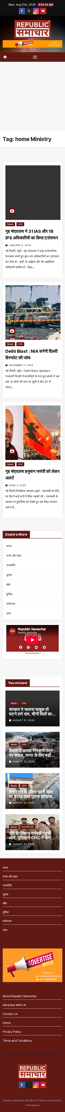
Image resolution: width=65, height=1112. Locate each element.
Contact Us (10, 1014)
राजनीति (10, 565)
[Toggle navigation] (35, 57)
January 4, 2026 (20, 245)
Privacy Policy (12, 1031)
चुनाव (9, 575)
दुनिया (9, 594)
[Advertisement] (32, 96)
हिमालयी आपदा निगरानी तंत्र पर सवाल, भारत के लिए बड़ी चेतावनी (31, 755)
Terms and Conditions (17, 1040)
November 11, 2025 (21, 365)
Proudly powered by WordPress (20, 1100)
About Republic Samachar (20, 996)
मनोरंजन (10, 604)
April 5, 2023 (17, 485)
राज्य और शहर (13, 555)
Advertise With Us (14, 1005)
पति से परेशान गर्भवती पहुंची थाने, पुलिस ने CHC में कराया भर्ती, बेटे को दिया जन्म (31, 838)
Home (7, 1023)
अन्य (8, 613)
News (10, 224)
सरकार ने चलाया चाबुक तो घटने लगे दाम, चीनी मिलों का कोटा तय (30, 714)
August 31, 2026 (23, 720)
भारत (20, 224)
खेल (8, 584)
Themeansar (32, 1105)
